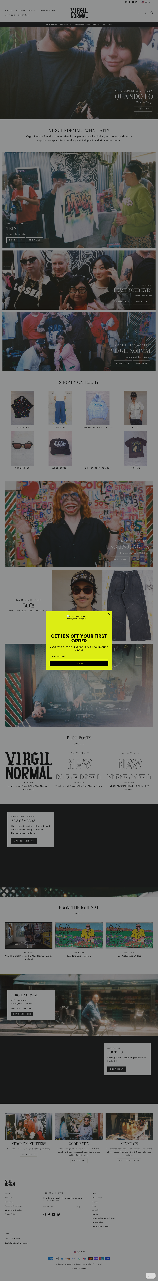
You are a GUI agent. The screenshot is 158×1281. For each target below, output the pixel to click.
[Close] (109, 614)
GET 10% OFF (79, 663)
